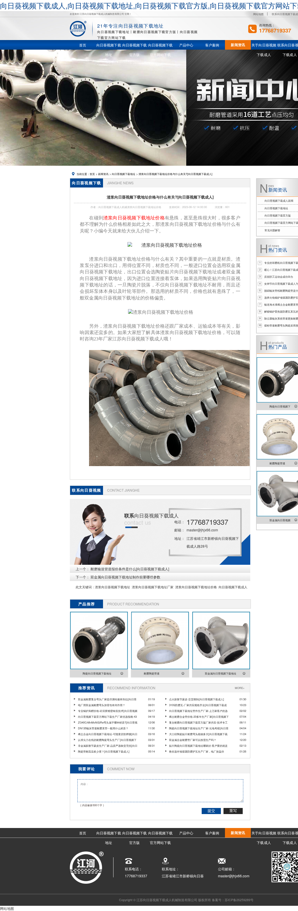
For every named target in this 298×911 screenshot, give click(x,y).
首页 (92, 174)
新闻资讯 (103, 174)
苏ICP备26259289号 (239, 900)
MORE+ (239, 688)
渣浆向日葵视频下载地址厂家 (152, 587)
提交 (211, 811)
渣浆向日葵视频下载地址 (112, 587)
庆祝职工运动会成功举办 (278, 277)
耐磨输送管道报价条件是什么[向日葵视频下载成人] (130, 568)
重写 (233, 811)
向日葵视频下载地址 (123, 174)
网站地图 (258, 14)
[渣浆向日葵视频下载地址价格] (164, 245)
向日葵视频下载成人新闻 (279, 201)
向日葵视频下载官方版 (278, 215)
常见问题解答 (272, 230)
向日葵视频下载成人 (233, 587)
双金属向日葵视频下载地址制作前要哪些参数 (125, 576)
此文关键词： (85, 587)
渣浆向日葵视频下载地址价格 (196, 587)
